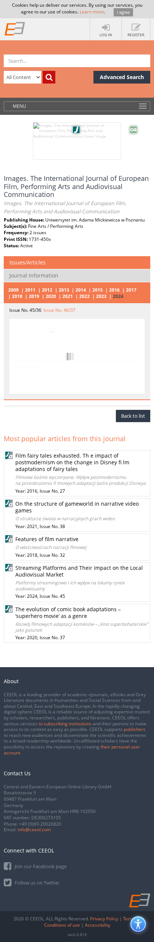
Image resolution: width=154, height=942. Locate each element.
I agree (123, 12)
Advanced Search (122, 77)
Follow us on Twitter (36, 882)
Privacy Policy (104, 919)
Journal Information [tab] (33, 275)
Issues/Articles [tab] (27, 262)
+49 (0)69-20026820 (40, 824)
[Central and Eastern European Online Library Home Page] (15, 28)
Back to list (133, 415)
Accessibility (97, 925)
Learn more (92, 12)
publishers (134, 729)
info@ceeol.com (34, 829)
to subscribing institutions (65, 723)
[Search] (49, 77)
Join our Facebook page (40, 866)
